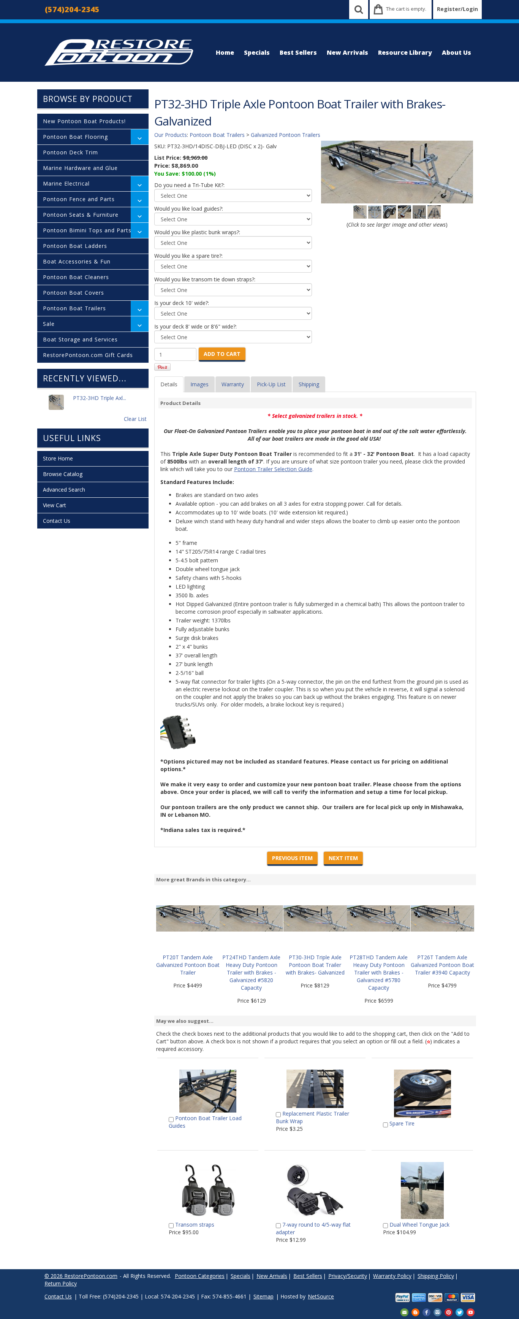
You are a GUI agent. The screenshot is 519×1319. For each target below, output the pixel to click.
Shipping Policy (436, 1275)
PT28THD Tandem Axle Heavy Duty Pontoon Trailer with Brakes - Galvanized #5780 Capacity (379, 972)
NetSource (321, 1296)
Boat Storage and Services (80, 339)
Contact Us (56, 520)
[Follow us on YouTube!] (470, 1311)
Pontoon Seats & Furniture (81, 214)
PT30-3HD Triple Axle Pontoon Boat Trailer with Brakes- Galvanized (315, 965)
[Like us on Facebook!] (426, 1311)
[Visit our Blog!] (415, 1311)
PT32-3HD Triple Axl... (99, 398)
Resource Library (405, 52)
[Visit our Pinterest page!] (448, 1311)
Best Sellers (298, 52)
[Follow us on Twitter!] (459, 1311)
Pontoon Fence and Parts (79, 199)
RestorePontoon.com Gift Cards (88, 355)
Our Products (170, 134)
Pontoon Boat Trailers (74, 308)
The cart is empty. (406, 8)
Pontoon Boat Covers (73, 292)
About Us (456, 52)
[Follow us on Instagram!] (437, 1311)
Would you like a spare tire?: (188, 255)
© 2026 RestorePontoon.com (80, 1275)
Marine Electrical (66, 183)
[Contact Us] (404, 1311)
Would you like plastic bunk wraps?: (197, 232)
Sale (49, 323)
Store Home (58, 458)
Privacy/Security (347, 1275)
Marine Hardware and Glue (80, 167)
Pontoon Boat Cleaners (76, 277)
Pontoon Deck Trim (70, 152)
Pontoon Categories (200, 1275)
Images (199, 384)
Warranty (233, 384)
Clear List (135, 418)
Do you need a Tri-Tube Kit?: (189, 185)
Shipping (309, 384)
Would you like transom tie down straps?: (204, 279)
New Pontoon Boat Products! (84, 121)
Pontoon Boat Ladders (75, 245)
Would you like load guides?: (188, 208)
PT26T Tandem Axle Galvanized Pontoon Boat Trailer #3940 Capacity (442, 965)
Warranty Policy (392, 1275)
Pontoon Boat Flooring (75, 136)
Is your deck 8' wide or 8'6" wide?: (195, 326)
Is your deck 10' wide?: (181, 302)
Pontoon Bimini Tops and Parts (87, 230)
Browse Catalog (62, 474)
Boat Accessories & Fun (77, 261)
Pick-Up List (271, 384)
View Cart (54, 505)
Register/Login (457, 9)
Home (225, 52)
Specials (257, 52)
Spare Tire (402, 1123)
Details (168, 384)
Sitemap (263, 1296)
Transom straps (194, 1224)
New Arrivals (347, 52)
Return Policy (60, 1283)
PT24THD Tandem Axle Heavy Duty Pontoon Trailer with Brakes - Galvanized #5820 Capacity (251, 972)
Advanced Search (64, 489)
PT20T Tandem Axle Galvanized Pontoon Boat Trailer (188, 965)
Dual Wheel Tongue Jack (419, 1224)
